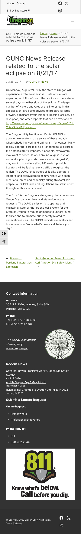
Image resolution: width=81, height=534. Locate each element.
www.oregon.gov (17, 348)
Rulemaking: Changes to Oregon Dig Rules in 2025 (37, 389)
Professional (18, 419)
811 (13, 435)
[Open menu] (72, 20)
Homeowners (19, 413)
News (53, 33)
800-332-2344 (20, 441)
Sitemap (18, 523)
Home (43, 33)
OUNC (33, 81)
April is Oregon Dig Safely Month (26, 382)
